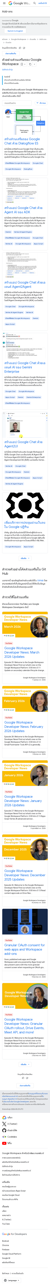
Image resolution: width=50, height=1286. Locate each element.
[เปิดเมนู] (4, 3)
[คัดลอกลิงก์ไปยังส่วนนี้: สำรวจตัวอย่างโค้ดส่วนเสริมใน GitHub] (10, 573)
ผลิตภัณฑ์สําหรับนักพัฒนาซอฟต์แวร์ (15, 1162)
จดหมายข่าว (6, 1215)
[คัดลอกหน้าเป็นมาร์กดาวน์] (30, 64)
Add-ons (7, 11)
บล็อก (4, 1211)
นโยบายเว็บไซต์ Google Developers (16, 1102)
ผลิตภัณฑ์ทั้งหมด (8, 1262)
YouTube (6, 1224)
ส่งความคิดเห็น (10, 53)
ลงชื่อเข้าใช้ (42, 3)
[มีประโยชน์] (20, 48)
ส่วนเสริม (33, 39)
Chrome (5, 1245)
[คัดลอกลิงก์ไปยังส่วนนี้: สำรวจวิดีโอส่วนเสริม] (31, 597)
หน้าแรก (5, 39)
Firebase (5, 1250)
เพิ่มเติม (25, 558)
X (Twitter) (6, 1220)
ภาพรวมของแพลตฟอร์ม (11, 1158)
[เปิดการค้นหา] (34, 3)
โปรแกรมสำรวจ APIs (10, 1199)
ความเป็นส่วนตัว (18, 1273)
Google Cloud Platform (11, 1254)
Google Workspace (18, 39)
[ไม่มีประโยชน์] (24, 48)
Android (5, 1241)
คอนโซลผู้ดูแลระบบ (9, 1186)
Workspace (27, 3)
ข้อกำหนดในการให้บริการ (11, 1175)
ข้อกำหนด (5, 1273)
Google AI (6, 1258)
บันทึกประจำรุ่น (7, 70)
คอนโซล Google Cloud (10, 1195)
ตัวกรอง (41, 103)
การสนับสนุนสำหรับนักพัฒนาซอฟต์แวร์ (16, 1171)
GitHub (40, 580)
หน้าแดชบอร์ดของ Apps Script (14, 1191)
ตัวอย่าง (8, 42)
